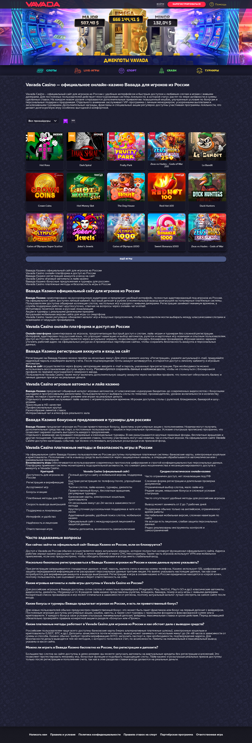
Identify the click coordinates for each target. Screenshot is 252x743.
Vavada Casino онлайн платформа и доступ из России (61, 273)
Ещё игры (126, 259)
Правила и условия (62, 734)
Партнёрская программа (176, 734)
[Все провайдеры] (43, 122)
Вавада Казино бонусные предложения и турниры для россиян (67, 281)
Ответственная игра (209, 734)
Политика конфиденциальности (100, 734)
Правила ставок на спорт (140, 734)
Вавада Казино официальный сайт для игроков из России (64, 270)
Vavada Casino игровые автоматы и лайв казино (57, 279)
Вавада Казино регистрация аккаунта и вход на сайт (60, 276)
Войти (160, 4)
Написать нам (38, 734)
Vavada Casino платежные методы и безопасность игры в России (68, 284)
